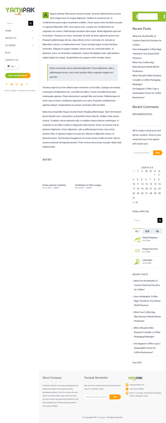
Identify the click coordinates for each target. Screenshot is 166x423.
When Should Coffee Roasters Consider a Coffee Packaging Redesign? (146, 80)
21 (151, 188)
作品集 (13, 91)
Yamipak (101, 417)
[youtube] (12, 84)
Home (7, 91)
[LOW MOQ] (137, 261)
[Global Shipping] (137, 238)
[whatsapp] (27, 84)
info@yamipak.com (137, 385)
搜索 (137, 16)
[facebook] (7, 84)
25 (138, 193)
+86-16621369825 (137, 389)
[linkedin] (22, 84)
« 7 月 (135, 202)
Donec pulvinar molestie (54, 185)
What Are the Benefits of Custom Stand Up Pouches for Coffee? (147, 40)
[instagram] (17, 84)
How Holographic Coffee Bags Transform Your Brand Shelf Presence (147, 53)
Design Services (150, 249)
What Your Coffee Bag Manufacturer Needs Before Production (145, 66)
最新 (147, 231)
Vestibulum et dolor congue (88, 185)
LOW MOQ (147, 260)
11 (138, 184)
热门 (137, 231)
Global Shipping (149, 237)
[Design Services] (137, 249)
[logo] (19, 4)
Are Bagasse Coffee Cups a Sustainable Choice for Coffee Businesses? (146, 93)
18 (138, 188)
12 (142, 184)
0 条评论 (56, 188)
